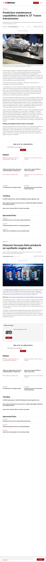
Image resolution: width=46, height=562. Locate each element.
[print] (42, 30)
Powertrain (5, 9)
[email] (27, 30)
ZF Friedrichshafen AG (13, 26)
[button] (3, 3)
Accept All (40, 559)
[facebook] (19, 30)
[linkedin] (21, 30)
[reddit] (25, 30)
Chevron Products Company (11, 289)
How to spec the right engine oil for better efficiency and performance (26, 297)
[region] (23, 559)
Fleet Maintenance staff (8, 256)
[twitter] (23, 30)
